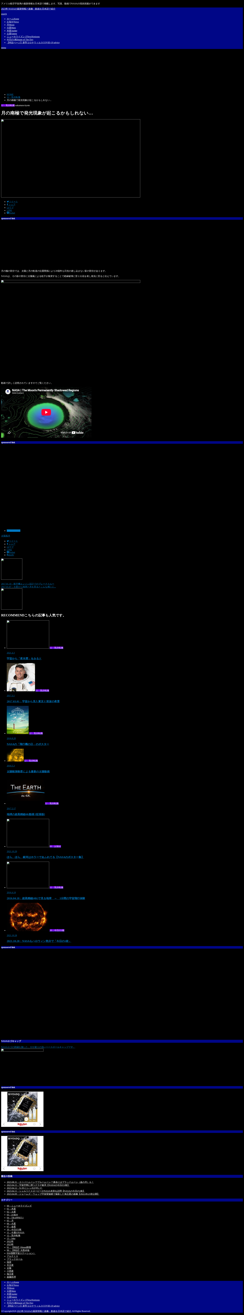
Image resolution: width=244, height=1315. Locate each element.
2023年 (10, 1244)
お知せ (13, 22)
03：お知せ (12, 1215)
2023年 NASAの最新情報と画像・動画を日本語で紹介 (28, 9)
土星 (12, 33)
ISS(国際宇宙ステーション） (21, 1253)
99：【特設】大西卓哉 (18, 1250)
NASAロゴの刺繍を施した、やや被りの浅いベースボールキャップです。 (38, 1047)
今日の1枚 (20, 39)
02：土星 (11, 1212)
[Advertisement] (122, 71)
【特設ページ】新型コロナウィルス (33, 42)
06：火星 (11, 1223)
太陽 (9, 1268)
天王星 (10, 1265)
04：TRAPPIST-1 (15, 1217)
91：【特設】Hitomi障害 (19, 1247)
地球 (9, 1262)
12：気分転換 (13, 530)
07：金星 (11, 1226)
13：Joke (11, 1238)
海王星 (10, 1274)
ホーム (13, 19)
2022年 (10, 1241)
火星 (11, 28)
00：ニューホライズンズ (19, 1206)
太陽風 (4, 536)
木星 (12, 30)
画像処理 (11, 1277)
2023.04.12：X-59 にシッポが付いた (25, 1188)
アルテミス (12, 1256)
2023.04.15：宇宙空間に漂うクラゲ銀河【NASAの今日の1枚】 (38, 1185)
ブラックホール (15, 1259)
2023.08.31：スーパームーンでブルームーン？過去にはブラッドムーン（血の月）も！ (50, 1182)
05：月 (10, 1220)
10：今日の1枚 (14, 1229)
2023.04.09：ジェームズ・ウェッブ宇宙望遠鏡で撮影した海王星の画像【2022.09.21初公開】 (53, 1194)
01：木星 (11, 1209)
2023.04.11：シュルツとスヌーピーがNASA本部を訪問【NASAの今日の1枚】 (46, 1191)
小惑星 (10, 1271)
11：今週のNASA (15, 1232)
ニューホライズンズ (23, 36)
